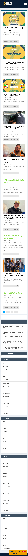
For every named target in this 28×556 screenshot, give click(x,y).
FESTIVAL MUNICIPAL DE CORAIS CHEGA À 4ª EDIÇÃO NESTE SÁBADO (13, 274)
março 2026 (5, 379)
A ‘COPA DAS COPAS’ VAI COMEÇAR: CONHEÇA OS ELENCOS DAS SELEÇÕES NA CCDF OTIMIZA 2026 (14, 62)
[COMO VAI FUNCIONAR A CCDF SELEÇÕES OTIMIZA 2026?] (14, 85)
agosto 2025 (6, 403)
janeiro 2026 (6, 386)
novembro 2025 (6, 393)
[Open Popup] (19, 553)
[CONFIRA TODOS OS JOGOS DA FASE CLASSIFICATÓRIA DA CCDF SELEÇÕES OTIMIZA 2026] (14, 19)
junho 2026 (5, 369)
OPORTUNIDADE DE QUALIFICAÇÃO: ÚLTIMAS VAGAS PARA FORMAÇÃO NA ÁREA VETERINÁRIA (14, 217)
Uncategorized (6, 451)
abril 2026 (5, 376)
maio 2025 (5, 413)
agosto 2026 (6, 363)
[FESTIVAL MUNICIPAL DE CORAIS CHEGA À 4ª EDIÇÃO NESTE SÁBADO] (14, 265)
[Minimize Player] (22, 553)
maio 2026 (5, 373)
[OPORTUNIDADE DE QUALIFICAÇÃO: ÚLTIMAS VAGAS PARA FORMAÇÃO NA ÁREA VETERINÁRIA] (14, 207)
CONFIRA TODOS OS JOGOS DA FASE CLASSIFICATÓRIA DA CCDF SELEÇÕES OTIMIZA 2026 (13, 29)
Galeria (4, 428)
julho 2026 (5, 366)
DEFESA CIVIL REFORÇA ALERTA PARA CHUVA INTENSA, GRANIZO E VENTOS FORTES (13, 161)
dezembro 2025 (6, 390)
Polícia (14, 131)
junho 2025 (5, 410)
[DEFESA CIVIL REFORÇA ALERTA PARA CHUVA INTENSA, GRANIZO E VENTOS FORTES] (14, 150)
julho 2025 (5, 406)
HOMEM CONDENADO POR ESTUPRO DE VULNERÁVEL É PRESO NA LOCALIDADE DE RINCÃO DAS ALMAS (13, 127)
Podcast (10, 184)
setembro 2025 (6, 400)
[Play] (14, 553)
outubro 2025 (6, 396)
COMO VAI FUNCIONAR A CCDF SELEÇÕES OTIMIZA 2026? (12, 94)
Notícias (17, 32)
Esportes (13, 32)
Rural (4, 445)
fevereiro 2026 (6, 383)
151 (14, 312)
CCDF (10, 32)
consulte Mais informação (11, 41)
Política (4, 441)
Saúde (4, 448)
